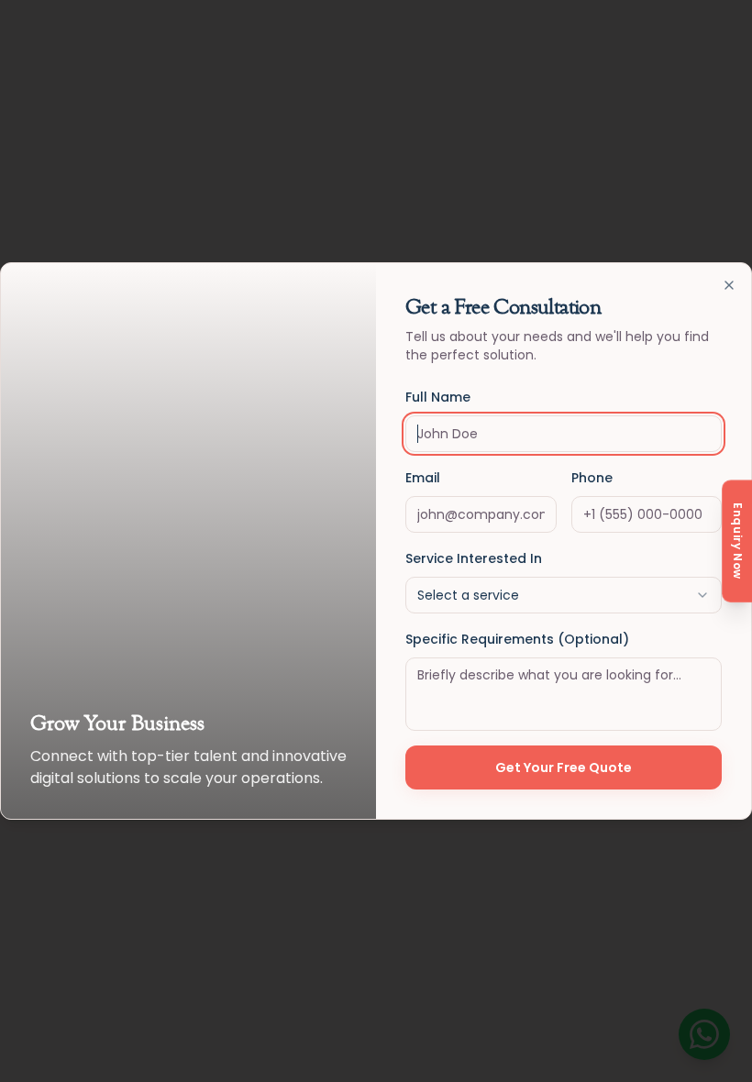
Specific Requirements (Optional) (517, 639)
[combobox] (563, 595)
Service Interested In (473, 558)
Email (422, 478)
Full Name (437, 397)
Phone (592, 478)
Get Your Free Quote (563, 767)
